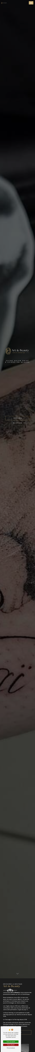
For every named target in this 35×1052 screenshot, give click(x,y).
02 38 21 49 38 (18, 418)
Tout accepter (11, 1041)
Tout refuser (11, 1045)
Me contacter (17, 423)
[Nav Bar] (31, 2)
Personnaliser (11, 1048)
